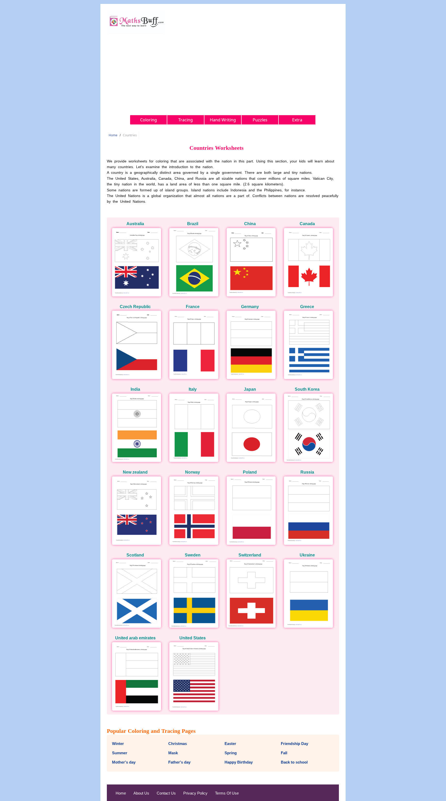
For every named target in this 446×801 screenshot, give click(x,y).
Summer (119, 753)
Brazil (192, 224)
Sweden (193, 555)
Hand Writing (223, 120)
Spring (231, 753)
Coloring (148, 120)
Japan (250, 389)
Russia (307, 472)
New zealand (135, 472)
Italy (193, 389)
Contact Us (166, 793)
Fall (284, 753)
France (193, 306)
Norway (192, 472)
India (135, 389)
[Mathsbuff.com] (136, 32)
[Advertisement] (223, 74)
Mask (173, 753)
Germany (250, 306)
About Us (141, 793)
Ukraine (307, 555)
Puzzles (260, 120)
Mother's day (124, 762)
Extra (297, 120)
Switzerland (249, 555)
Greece (307, 306)
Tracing (185, 120)
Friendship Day (294, 743)
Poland (250, 472)
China (250, 224)
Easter (230, 743)
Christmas (177, 743)
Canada (307, 224)
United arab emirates (135, 638)
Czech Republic (135, 306)
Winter (118, 743)
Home (113, 135)
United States (192, 638)
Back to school (294, 762)
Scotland (135, 555)
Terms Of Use (227, 793)
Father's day (179, 762)
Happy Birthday (239, 762)
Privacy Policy (195, 793)
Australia (135, 224)
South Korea (307, 389)
